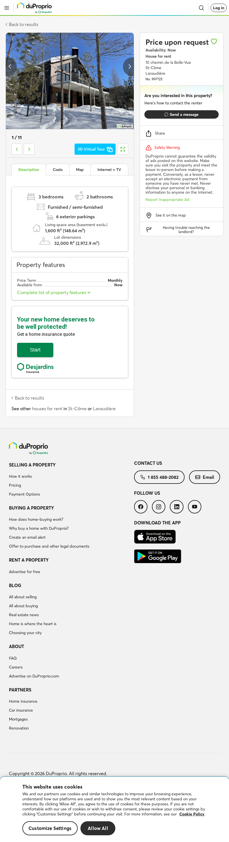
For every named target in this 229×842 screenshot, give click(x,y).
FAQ (13, 658)
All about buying (23, 605)
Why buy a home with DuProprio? (38, 528)
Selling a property (32, 465)
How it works (20, 476)
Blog (15, 585)
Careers (16, 667)
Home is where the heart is (32, 623)
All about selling (23, 596)
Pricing (15, 485)
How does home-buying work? (36, 519)
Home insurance (23, 701)
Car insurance (21, 710)
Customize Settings (49, 828)
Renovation (19, 728)
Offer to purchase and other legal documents (49, 546)
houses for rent (47, 408)
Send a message (184, 114)
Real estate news (24, 614)
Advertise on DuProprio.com (34, 676)
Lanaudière (104, 408)
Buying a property (31, 508)
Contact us (148, 463)
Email (208, 477)
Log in (218, 7)
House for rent (158, 56)
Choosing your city (25, 632)
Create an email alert (27, 537)
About (16, 646)
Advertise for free (24, 571)
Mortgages (18, 719)
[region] (114, 809)
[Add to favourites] (214, 41)
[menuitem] (71, 480)
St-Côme (77, 408)
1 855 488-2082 (163, 477)
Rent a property (29, 560)
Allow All (98, 828)
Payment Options (24, 494)
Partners (20, 689)
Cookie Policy (191, 814)
